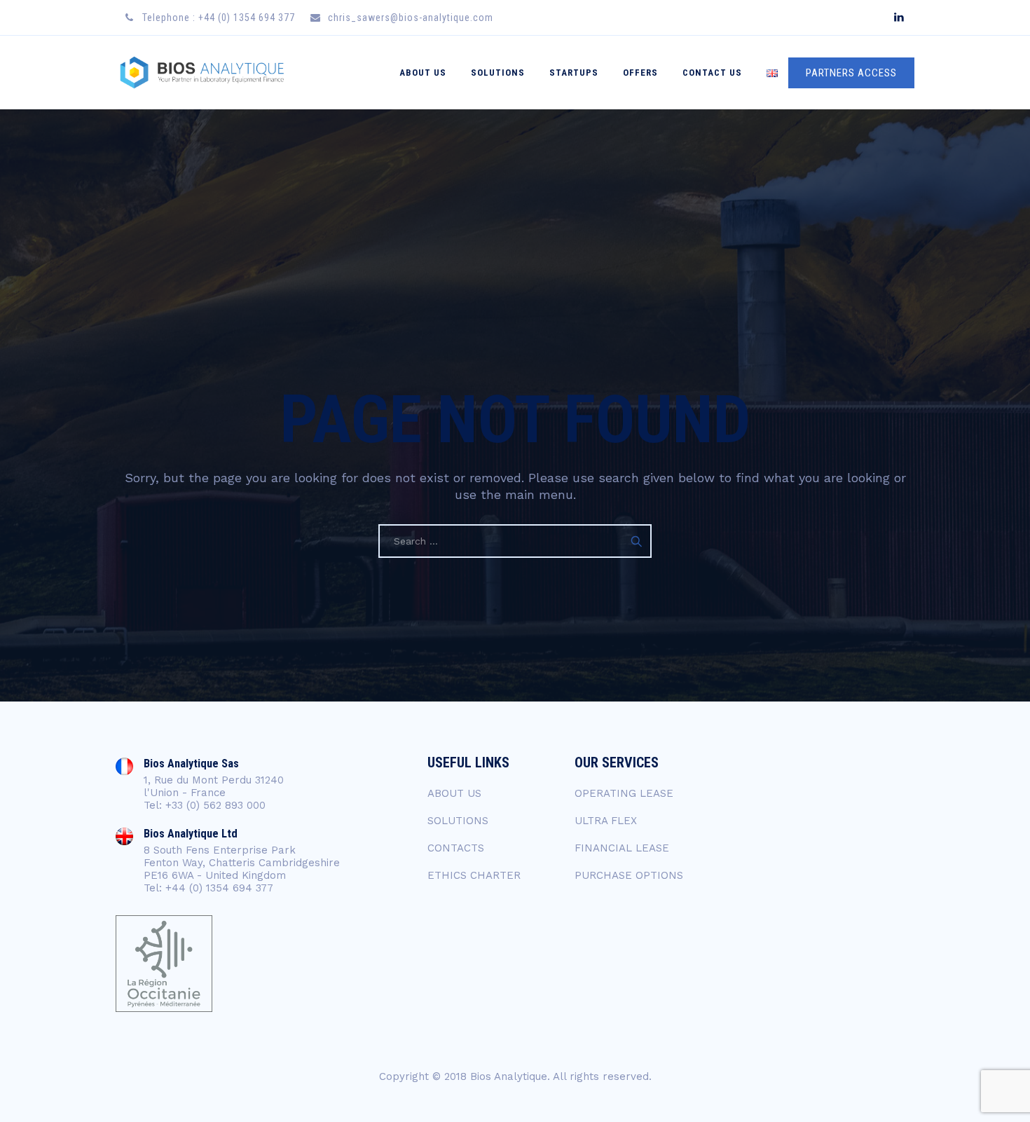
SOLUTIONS (457, 820)
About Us (422, 72)
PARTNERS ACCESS (851, 73)
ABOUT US (454, 793)
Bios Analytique (508, 1076)
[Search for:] (515, 541)
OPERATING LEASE (624, 793)
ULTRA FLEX (606, 820)
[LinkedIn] (898, 17)
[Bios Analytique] (202, 72)
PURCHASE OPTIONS (629, 875)
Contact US (712, 72)
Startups (573, 72)
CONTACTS (455, 848)
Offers (640, 72)
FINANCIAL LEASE (622, 848)
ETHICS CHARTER (474, 875)
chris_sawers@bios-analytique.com (410, 17)
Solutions (498, 72)
